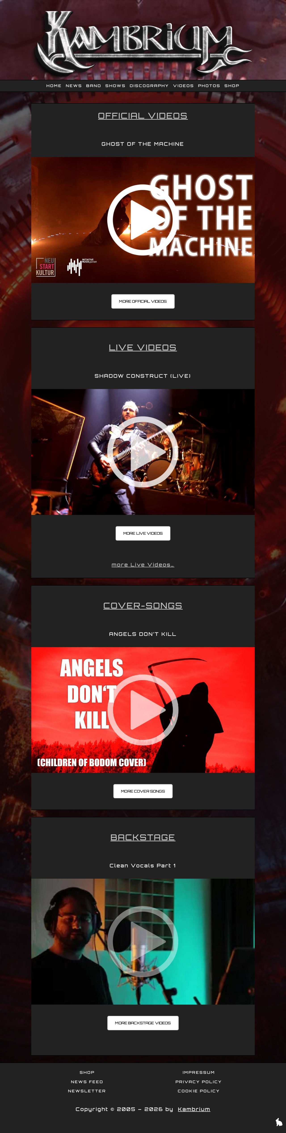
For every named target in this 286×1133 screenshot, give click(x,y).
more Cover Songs (143, 791)
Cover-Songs (143, 605)
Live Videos (143, 347)
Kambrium (194, 1109)
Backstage (143, 837)
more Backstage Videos (143, 1023)
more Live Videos (143, 533)
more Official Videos (143, 301)
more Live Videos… (143, 565)
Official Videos (143, 115)
